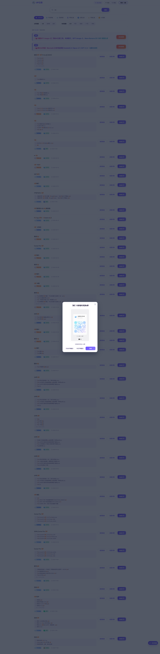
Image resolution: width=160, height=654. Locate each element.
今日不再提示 (80, 348)
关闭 (90, 348)
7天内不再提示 (69, 348)
